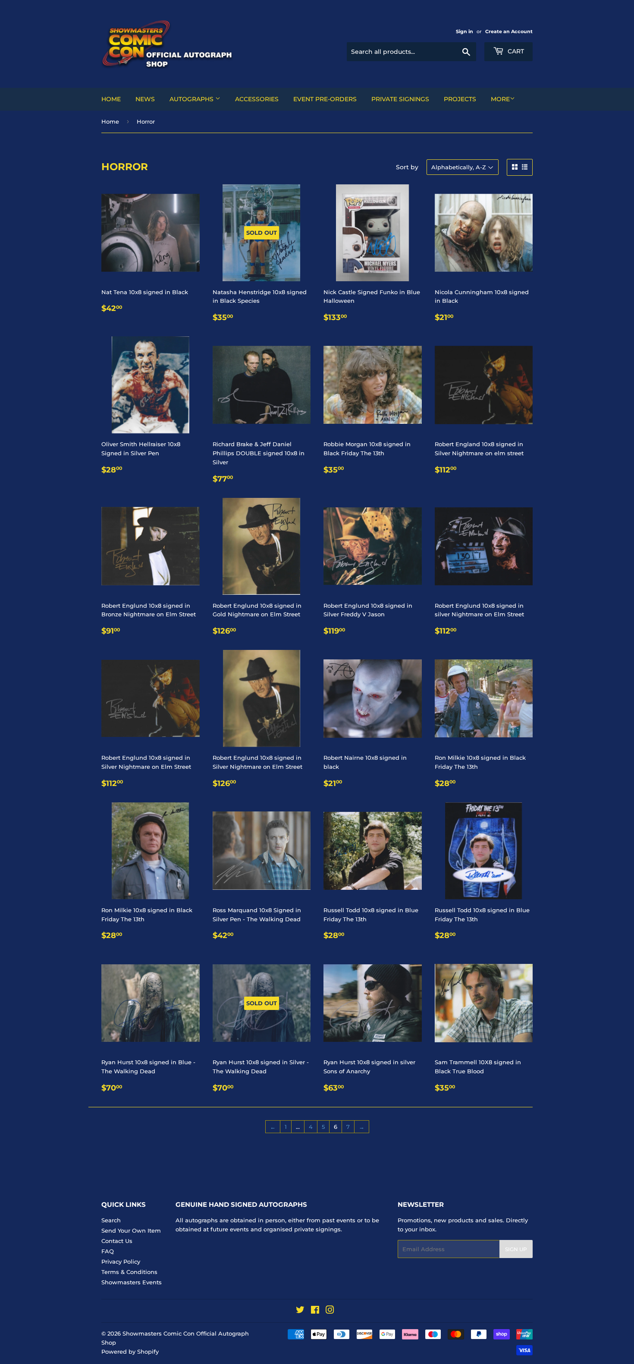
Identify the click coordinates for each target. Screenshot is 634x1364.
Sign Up (516, 1249)
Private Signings (400, 99)
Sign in (464, 31)
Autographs (192, 99)
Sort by (407, 167)
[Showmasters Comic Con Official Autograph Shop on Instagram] (330, 1311)
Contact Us (116, 1240)
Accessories (257, 99)
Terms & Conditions (129, 1271)
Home (111, 99)
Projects (460, 99)
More (500, 99)
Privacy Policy (120, 1261)
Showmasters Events (131, 1282)
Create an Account (509, 31)
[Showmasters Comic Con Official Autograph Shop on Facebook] (315, 1311)
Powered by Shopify (130, 1351)
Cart (515, 51)
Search (111, 1220)
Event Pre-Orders (325, 99)
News (145, 99)
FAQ (107, 1251)
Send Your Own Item (131, 1230)
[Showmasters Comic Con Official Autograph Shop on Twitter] (300, 1311)
